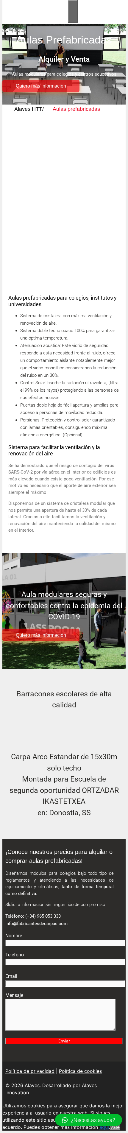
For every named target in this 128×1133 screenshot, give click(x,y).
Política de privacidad (29, 1071)
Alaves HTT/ (29, 109)
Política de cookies (80, 1071)
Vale (115, 1127)
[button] (88, 1120)
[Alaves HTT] (36, 19)
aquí (104, 1127)
